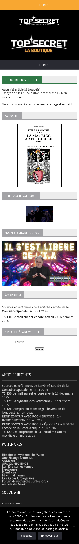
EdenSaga (9, 472)
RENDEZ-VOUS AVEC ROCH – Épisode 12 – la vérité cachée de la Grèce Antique (38, 426)
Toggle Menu (40, 5)
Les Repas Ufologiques (18, 478)
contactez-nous (12, 97)
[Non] (74, 525)
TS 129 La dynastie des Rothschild (26, 401)
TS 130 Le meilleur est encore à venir (28, 317)
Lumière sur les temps (17, 466)
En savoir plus (50, 535)
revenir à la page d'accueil (53, 104)
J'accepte (26, 535)
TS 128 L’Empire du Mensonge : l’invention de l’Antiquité (33, 411)
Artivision (8, 461)
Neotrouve (9, 469)
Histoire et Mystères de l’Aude (23, 455)
